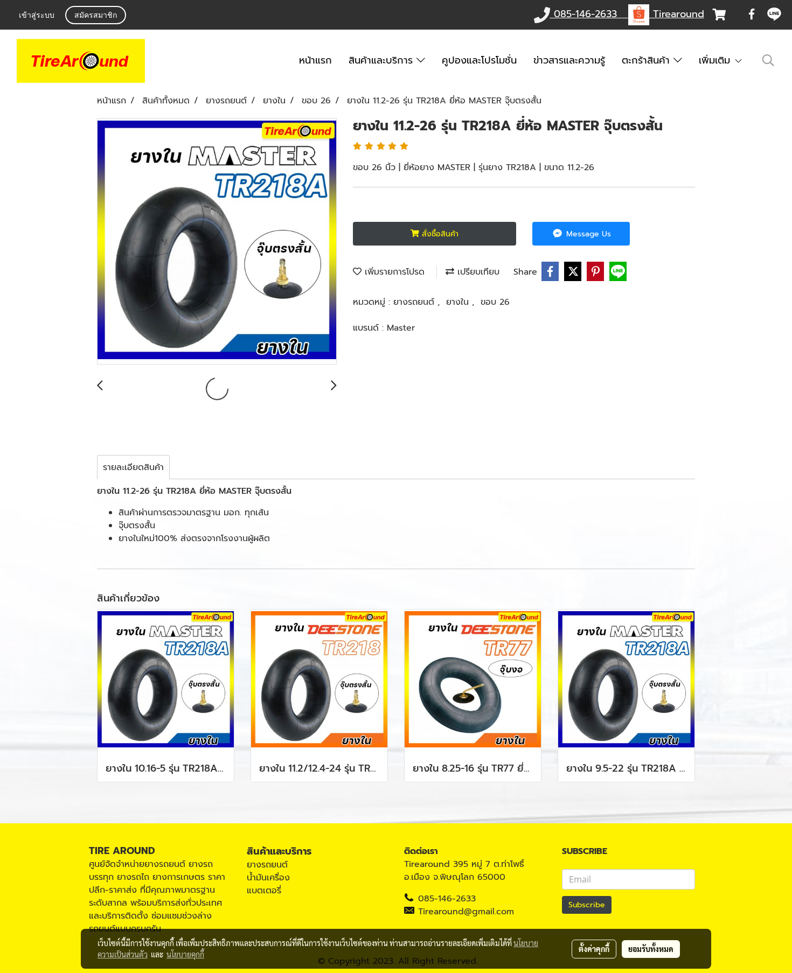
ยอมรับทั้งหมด (650, 949)
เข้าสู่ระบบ (36, 16)
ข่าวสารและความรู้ (569, 60)
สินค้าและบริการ (382, 60)
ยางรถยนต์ (415, 302)
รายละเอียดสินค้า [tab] (133, 467)
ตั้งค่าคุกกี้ (594, 949)
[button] (768, 60)
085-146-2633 (447, 898)
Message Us (587, 234)
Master (401, 327)
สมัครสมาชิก (95, 16)
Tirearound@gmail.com (466, 911)
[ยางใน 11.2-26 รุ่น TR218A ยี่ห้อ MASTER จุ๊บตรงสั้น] (217, 241)
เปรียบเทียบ (476, 271)
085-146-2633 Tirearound (627, 14)
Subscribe (586, 905)
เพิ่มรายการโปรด (393, 271)
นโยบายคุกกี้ (185, 954)
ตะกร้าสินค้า (647, 60)
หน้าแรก (315, 60)
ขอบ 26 (495, 302)
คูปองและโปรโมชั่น (479, 60)
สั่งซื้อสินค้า (438, 234)
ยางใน (459, 302)
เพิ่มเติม (716, 60)
